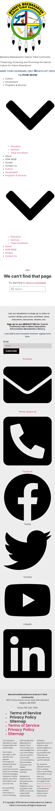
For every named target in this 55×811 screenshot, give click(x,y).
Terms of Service (25, 713)
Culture (9, 78)
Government (11, 81)
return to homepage (36, 282)
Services (15, 149)
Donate (9, 162)
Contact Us (11, 165)
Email (6, 341)
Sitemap (18, 721)
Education (16, 146)
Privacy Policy (23, 717)
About (8, 156)
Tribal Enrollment (19, 152)
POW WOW (29, 75)
